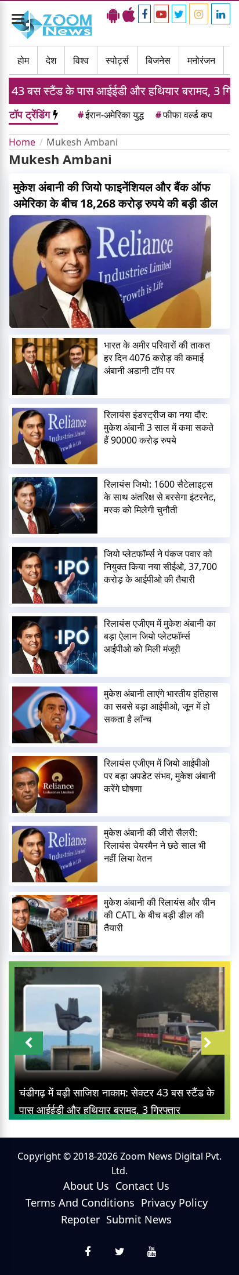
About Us (86, 1186)
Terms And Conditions (80, 1202)
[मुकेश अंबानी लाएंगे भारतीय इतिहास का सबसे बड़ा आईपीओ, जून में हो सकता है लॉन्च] (54, 714)
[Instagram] (198, 13)
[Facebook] (144, 14)
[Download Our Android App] (113, 14)
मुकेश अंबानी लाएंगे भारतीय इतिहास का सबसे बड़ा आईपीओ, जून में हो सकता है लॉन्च (161, 706)
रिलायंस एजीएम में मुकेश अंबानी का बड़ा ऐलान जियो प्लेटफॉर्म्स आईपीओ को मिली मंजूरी (160, 636)
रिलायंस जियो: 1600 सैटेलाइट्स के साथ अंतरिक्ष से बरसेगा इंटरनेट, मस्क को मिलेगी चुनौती (160, 497)
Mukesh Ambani (82, 142)
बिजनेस (158, 60)
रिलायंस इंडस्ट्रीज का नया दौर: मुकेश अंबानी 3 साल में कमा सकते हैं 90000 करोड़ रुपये (158, 427)
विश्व (81, 60)
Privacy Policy (174, 1202)
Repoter (80, 1219)
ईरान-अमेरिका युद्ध (111, 114)
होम (23, 60)
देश (51, 60)
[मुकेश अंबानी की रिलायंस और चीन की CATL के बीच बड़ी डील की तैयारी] (54, 923)
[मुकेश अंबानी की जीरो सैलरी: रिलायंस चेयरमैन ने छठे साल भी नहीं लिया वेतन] (54, 854)
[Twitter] (179, 14)
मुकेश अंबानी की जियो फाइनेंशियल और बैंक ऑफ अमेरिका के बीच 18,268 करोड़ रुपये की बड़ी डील (115, 195)
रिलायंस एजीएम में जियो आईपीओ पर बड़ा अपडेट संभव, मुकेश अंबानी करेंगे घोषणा (160, 776)
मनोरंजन (201, 60)
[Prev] (28, 1043)
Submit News (139, 1219)
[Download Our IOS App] (128, 14)
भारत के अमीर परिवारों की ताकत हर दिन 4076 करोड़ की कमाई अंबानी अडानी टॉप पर (157, 358)
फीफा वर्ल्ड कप (183, 114)
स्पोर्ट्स (117, 60)
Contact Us (142, 1186)
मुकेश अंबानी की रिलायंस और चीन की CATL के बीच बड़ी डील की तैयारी (159, 915)
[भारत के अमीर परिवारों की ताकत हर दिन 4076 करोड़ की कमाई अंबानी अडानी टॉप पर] (54, 366)
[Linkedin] (220, 13)
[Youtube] (161, 14)
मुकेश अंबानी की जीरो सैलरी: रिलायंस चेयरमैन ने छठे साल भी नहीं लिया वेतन (155, 845)
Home (22, 142)
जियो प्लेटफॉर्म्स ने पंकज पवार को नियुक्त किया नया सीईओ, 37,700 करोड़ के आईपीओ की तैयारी (160, 566)
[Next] (215, 1043)
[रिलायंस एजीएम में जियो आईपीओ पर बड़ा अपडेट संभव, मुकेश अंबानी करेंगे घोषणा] (54, 784)
